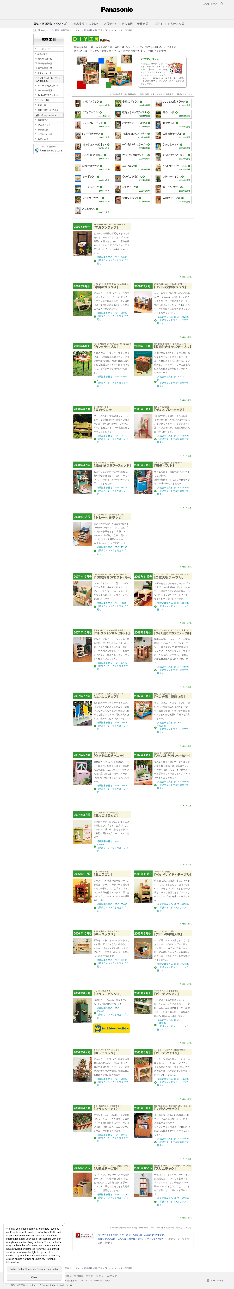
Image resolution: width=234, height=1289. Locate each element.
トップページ (43, 49)
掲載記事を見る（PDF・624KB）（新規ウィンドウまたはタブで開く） (173, 439)
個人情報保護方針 (68, 1280)
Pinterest (77, 1275)
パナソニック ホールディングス (95, 1280)
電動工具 (98, 30)
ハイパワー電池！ (46, 90)
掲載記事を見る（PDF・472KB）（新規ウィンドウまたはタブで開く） (113, 963)
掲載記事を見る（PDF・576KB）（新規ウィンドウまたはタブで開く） (113, 907)
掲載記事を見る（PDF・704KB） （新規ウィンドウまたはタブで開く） (113, 439)
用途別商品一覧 (45, 63)
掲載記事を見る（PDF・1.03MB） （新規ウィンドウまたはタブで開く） (172, 381)
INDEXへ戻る (186, 277)
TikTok (98, 1275)
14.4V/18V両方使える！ (49, 95)
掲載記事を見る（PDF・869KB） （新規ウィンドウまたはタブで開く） (113, 316)
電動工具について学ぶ (48, 110)
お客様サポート (45, 120)
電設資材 (88, 30)
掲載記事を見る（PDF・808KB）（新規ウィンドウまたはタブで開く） (113, 606)
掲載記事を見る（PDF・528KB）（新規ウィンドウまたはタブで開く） (113, 1197)
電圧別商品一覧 (45, 68)
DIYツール (109, 30)
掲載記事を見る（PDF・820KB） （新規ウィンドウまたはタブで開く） (173, 491)
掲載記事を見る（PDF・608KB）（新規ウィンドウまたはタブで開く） (173, 1142)
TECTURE (109, 1275)
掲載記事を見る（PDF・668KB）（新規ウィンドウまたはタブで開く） (113, 1138)
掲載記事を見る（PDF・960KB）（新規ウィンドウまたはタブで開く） (173, 967)
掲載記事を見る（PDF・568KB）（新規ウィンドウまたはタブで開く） (113, 1082)
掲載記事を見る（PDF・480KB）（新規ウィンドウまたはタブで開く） (113, 725)
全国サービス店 (45, 134)
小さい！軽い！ (45, 100)
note (88, 1275)
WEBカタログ (44, 124)
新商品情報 (42, 53)
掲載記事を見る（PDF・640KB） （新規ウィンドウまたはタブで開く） (113, 260)
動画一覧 (42, 105)
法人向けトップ (45, 30)
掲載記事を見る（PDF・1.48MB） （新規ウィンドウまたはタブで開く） (112, 381)
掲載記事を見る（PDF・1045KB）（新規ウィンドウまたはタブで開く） (172, 1024)
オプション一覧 (44, 73)
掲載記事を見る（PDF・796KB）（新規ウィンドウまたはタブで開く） (173, 670)
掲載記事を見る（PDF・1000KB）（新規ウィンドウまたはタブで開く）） (112, 846)
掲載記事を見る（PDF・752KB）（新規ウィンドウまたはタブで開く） (113, 550)
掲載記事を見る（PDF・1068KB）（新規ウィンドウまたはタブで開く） (112, 1013)
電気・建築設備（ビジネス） (68, 30)
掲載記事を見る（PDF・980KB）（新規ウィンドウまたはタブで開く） (113, 788)
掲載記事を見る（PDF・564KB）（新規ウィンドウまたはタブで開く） (113, 491)
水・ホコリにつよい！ (48, 85)
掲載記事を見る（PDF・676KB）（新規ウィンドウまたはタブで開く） (113, 666)
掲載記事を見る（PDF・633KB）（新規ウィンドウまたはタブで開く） (173, 907)
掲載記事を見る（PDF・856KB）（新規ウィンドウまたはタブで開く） (173, 785)
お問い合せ (43, 139)
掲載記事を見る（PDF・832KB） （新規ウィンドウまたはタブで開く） (173, 320)
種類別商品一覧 (45, 58)
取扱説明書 (43, 129)
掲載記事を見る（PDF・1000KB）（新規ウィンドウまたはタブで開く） (172, 727)
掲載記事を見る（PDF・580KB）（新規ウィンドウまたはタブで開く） (173, 1082)
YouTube (65, 1275)
